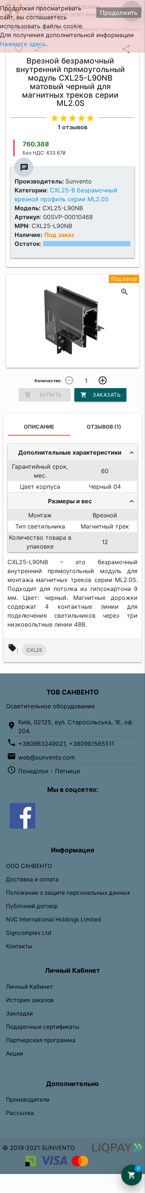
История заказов (30, 1000)
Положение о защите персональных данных (68, 892)
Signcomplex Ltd (28, 932)
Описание (39, 426)
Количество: (48, 380)
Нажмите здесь (23, 44)
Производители (27, 1099)
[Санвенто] (23, 815)
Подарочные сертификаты (43, 1026)
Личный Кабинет (29, 986)
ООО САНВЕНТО (29, 865)
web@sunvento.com (46, 757)
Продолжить (119, 12)
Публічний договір (32, 906)
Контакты (19, 946)
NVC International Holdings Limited (53, 919)
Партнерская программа (40, 1040)
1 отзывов (72, 127)
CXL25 (34, 650)
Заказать (100, 394)
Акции (14, 1053)
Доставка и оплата (32, 879)
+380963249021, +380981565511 (66, 743)
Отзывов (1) (104, 426)
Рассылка (20, 1112)
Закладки (19, 1013)
